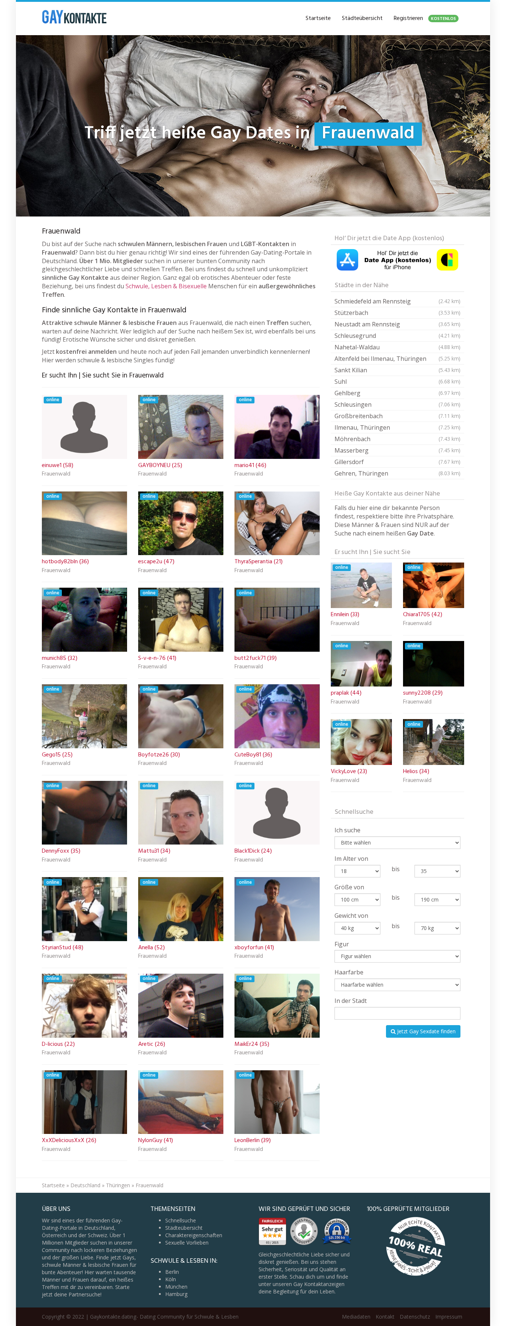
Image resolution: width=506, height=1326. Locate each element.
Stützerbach (397, 313)
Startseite (318, 18)
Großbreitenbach (397, 416)
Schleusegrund (397, 336)
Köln (170, 1279)
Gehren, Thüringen (397, 473)
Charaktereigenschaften (193, 1235)
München (176, 1286)
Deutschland (85, 1185)
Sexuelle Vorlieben (187, 1242)
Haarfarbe (348, 972)
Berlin (172, 1271)
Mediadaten (356, 1316)
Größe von (349, 887)
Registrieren (425, 18)
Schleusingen (397, 404)
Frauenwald (56, 474)
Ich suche (347, 830)
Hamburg (176, 1294)
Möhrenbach (397, 439)
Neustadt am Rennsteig (397, 324)
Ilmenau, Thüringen (397, 427)
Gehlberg (397, 393)
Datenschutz (415, 1316)
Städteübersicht (362, 18)
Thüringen (118, 1185)
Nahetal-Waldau (397, 347)
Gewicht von (351, 916)
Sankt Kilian (397, 370)
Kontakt (385, 1316)
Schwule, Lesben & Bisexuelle (166, 286)
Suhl (397, 381)
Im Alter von (351, 859)
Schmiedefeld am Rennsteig (397, 301)
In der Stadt (350, 1001)
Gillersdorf (397, 462)
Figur (341, 944)
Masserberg (397, 450)
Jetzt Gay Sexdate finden (426, 1031)
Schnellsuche (180, 1220)
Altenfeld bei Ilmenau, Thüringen (397, 359)
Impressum (448, 1316)
